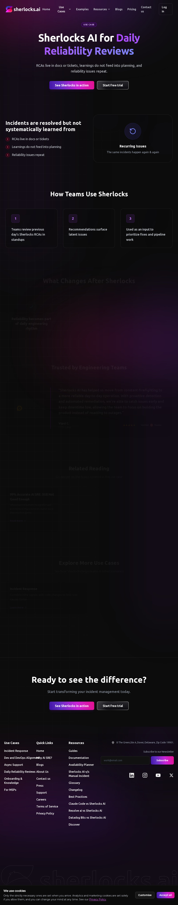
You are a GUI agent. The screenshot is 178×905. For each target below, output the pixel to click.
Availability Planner (81, 764)
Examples (82, 9)
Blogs (119, 9)
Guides (73, 750)
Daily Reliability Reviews (17, 771)
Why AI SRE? (44, 757)
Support (41, 792)
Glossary (74, 782)
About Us (42, 771)
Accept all (165, 895)
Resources (100, 9)
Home (46, 9)
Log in (164, 9)
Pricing (131, 9)
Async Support (13, 764)
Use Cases (61, 9)
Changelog (75, 789)
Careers (41, 799)
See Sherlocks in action (72, 85)
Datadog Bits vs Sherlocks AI (82, 817)
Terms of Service (47, 806)
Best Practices (78, 796)
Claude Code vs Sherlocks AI (82, 803)
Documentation (79, 757)
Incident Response (16, 750)
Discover (74, 824)
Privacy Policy (45, 813)
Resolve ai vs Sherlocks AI (82, 810)
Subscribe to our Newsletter (158, 751)
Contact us (146, 9)
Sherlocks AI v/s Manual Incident (79, 773)
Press (39, 785)
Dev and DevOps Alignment (17, 757)
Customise (145, 895)
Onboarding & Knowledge (13, 780)
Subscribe (162, 760)
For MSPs (10, 789)
